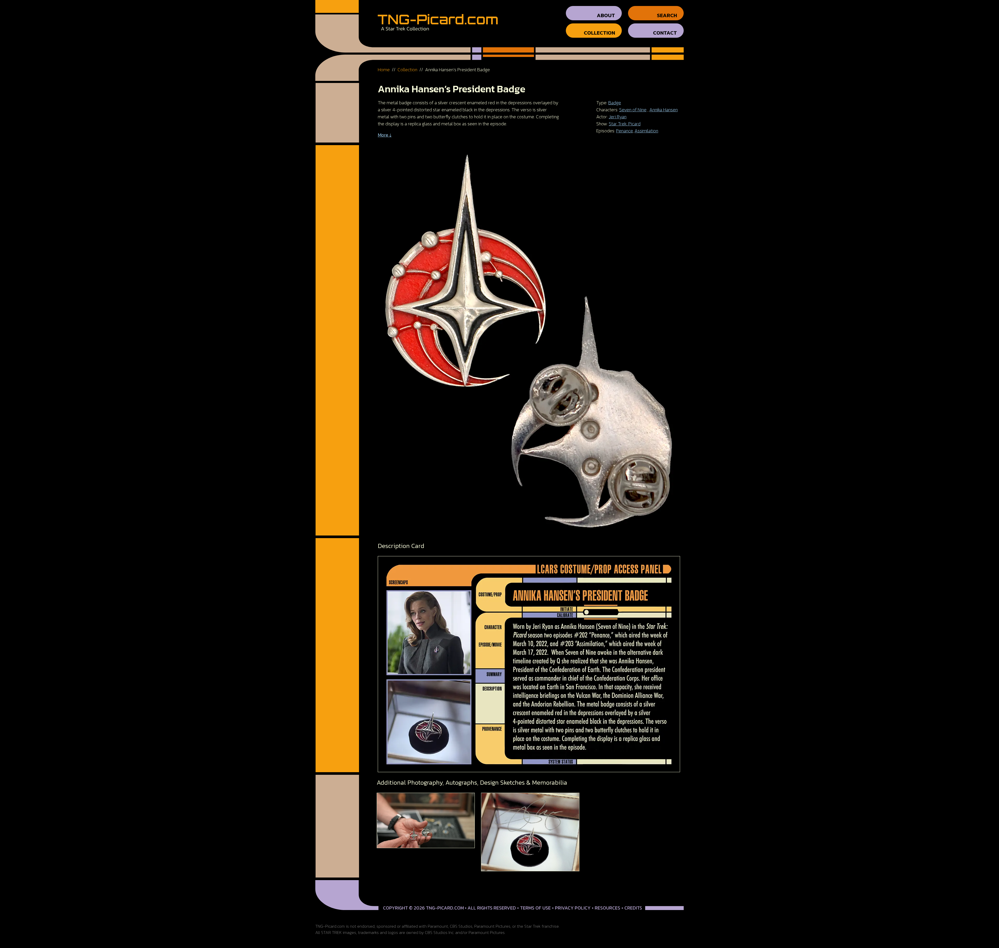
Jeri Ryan (617, 116)
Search (667, 15)
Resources (607, 907)
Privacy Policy (573, 907)
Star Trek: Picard (625, 123)
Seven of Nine (632, 109)
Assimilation (646, 130)
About (606, 15)
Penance (624, 130)
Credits (633, 907)
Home (384, 69)
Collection (599, 33)
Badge (614, 102)
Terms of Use (535, 907)
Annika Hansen (663, 109)
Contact (665, 33)
